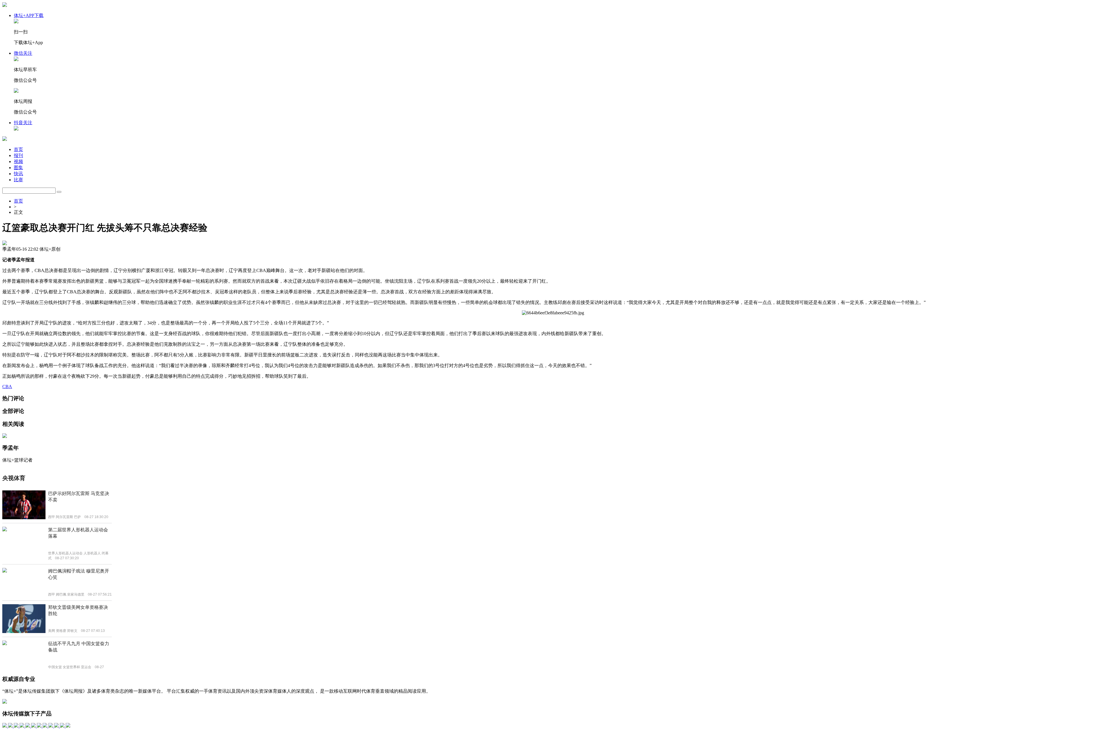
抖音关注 (23, 122)
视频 (18, 161)
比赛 (18, 179)
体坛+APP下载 (28, 15)
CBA (7, 386)
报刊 (18, 155)
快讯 (18, 173)
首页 (18, 149)
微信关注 (23, 53)
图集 (18, 167)
